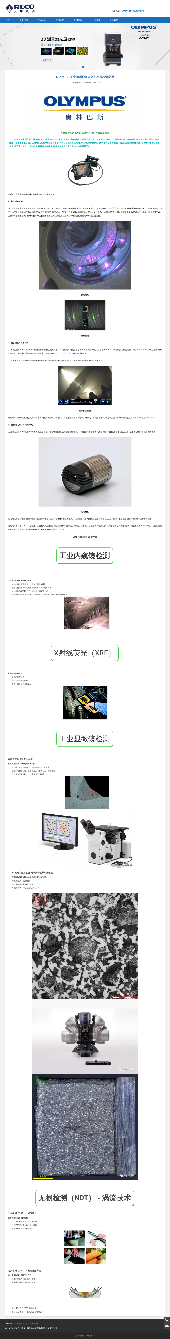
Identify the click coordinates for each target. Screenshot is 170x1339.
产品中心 (41, 20)
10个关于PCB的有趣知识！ (27, 1308)
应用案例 (78, 20)
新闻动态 (60, 20)
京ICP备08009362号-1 (85, 1335)
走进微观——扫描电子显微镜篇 (29, 1312)
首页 (8, 20)
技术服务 (96, 20)
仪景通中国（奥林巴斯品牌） (27, 1323)
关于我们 (23, 20)
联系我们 (114, 20)
